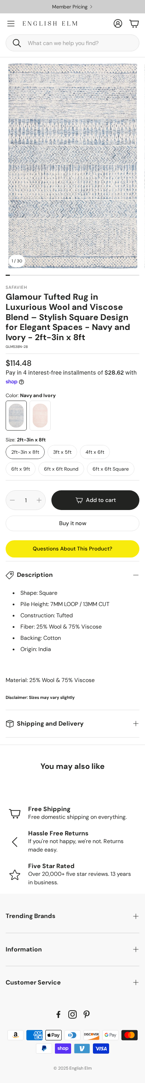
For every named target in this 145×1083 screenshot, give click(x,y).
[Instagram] (72, 1014)
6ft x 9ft (20, 469)
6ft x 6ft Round (61, 469)
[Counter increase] (39, 500)
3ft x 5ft (62, 452)
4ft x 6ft (95, 452)
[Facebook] (58, 1014)
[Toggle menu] (11, 23)
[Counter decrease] (12, 500)
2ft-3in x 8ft (25, 452)
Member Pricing (70, 6)
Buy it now (72, 523)
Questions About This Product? (72, 548)
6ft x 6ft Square (111, 469)
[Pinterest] (86, 1014)
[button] (72, 43)
